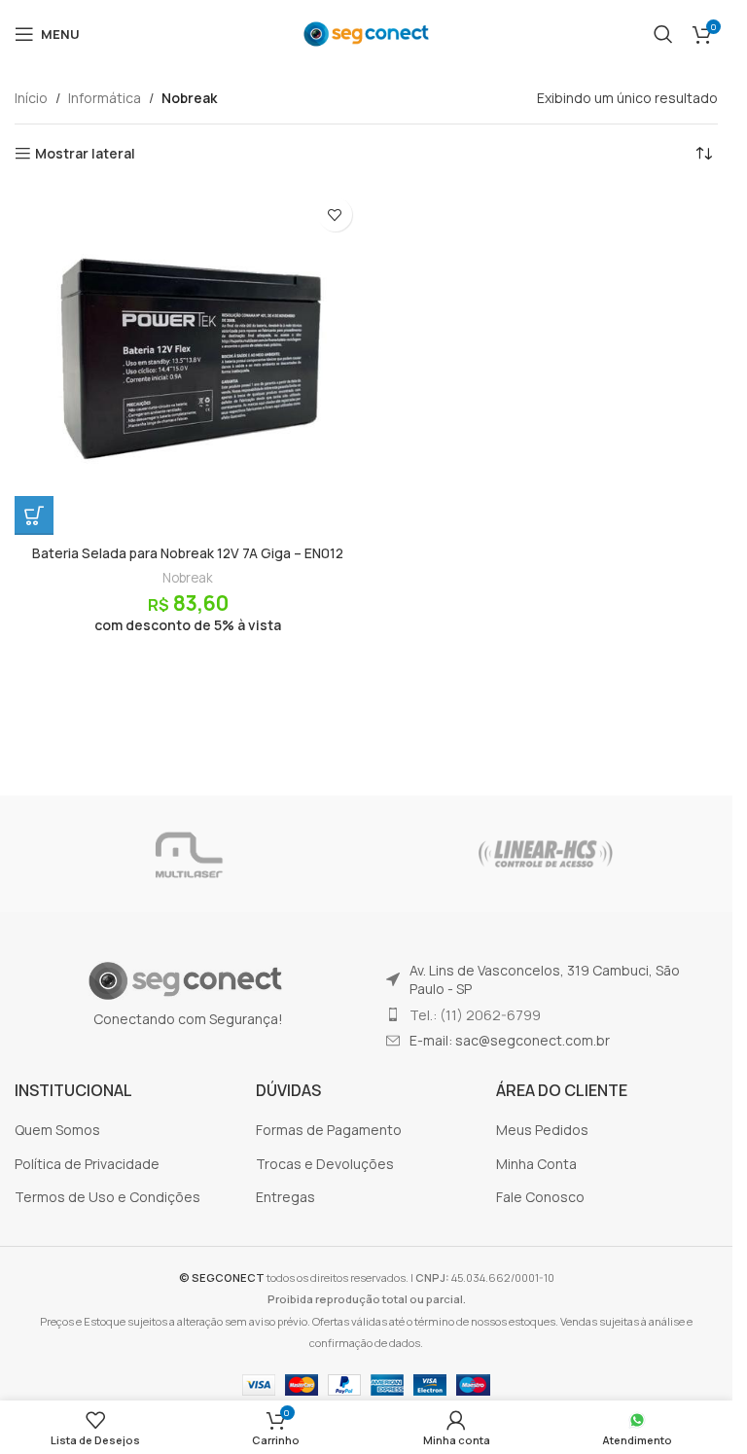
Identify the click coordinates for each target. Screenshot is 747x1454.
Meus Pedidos (542, 1129)
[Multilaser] (187, 854)
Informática (104, 98)
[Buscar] (663, 34)
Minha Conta (536, 1163)
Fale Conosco (540, 1197)
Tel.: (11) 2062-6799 (475, 1015)
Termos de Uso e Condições (107, 1197)
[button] (34, 515)
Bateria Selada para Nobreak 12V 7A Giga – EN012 (187, 553)
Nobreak (187, 577)
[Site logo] (366, 32)
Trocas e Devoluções (325, 1163)
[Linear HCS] (546, 854)
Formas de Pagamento (329, 1129)
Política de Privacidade (87, 1163)
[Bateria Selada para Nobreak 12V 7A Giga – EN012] (188, 361)
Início (31, 98)
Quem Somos (57, 1129)
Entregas (285, 1197)
